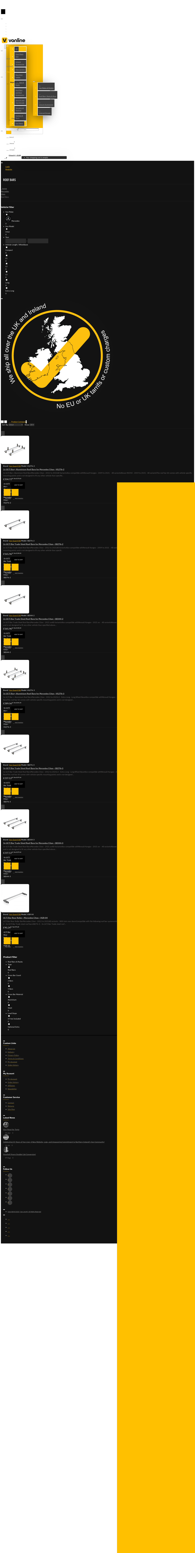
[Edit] (2, 50)
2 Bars (10, 981)
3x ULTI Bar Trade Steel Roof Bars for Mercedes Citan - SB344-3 (33, 843)
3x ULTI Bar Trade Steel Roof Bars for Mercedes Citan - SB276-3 (33, 768)
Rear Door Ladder (19, 76)
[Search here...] (5, 46)
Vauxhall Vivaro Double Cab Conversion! (19, 1154)
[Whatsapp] (6, 31)
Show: (27, 425)
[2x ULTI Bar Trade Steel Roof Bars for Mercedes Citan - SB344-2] (15, 599)
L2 (6, 266)
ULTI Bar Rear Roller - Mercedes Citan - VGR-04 (25, 918)
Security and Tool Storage (20, 101)
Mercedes (5, 191)
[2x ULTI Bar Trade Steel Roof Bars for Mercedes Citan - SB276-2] (15, 524)
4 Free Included (14, 1019)
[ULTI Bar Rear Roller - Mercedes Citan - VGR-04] (15, 898)
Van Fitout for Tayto (11, 1129)
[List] (5, 421)
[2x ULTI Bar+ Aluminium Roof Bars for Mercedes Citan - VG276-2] (15, 450)
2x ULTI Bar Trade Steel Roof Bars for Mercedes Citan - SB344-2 (33, 619)
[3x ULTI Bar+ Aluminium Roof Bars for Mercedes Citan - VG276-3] (15, 674)
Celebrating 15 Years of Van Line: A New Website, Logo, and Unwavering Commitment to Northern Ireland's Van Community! (53, 1142)
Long (7, 283)
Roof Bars (5, 197)
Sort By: (5, 425)
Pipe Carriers (20, 70)
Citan (3, 194)
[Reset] (3, 11)
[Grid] (2, 421)
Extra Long (9, 291)
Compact (9, 250)
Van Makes (19, 123)
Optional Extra (13, 1027)
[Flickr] (10, 1202)
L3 (6, 274)
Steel (10, 1008)
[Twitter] (6, 26)
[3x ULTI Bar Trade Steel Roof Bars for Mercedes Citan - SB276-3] (15, 749)
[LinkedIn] (10, 1189)
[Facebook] (6, 23)
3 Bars (10, 989)
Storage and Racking (20, 109)
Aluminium (12, 1000)
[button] (3, 433)
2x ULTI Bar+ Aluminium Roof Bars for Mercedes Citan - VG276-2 (33, 469)
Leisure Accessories (20, 63)
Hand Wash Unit (19, 55)
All (16, 49)
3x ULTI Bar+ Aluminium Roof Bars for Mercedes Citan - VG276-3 (33, 693)
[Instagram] (10, 1184)
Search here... (11, 129)
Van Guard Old (15, 466)
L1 (6, 258)
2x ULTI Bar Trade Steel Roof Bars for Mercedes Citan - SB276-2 (33, 544)
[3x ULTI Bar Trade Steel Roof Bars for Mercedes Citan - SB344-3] (15, 823)
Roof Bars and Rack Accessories (20, 92)
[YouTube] (6, 34)
